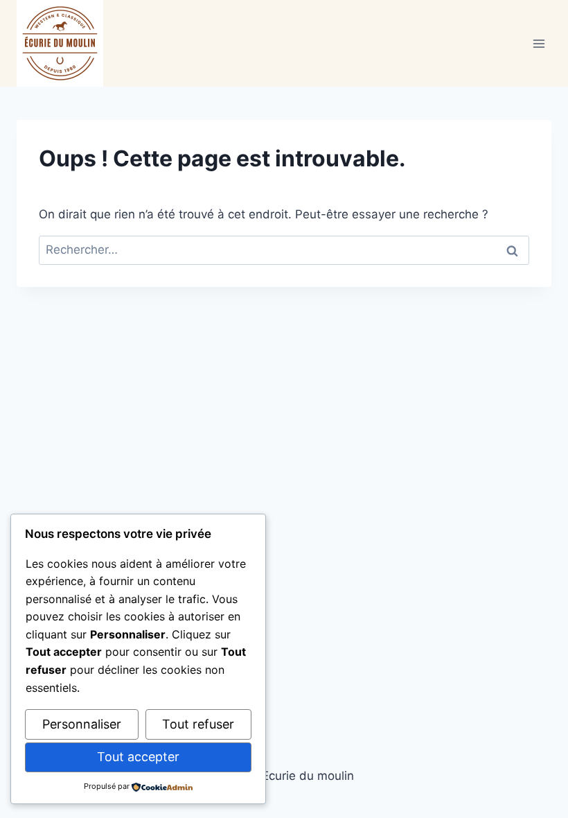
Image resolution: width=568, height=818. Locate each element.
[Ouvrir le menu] (538, 43)
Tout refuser (198, 724)
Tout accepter (138, 756)
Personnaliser (81, 724)
